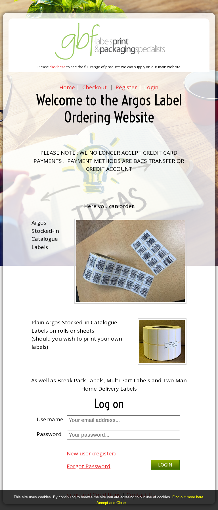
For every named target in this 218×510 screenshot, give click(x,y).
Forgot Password (88, 466)
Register (125, 87)
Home (67, 87)
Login (151, 87)
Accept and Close (111, 503)
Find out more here (187, 497)
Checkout (94, 87)
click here (58, 67)
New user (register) (91, 453)
